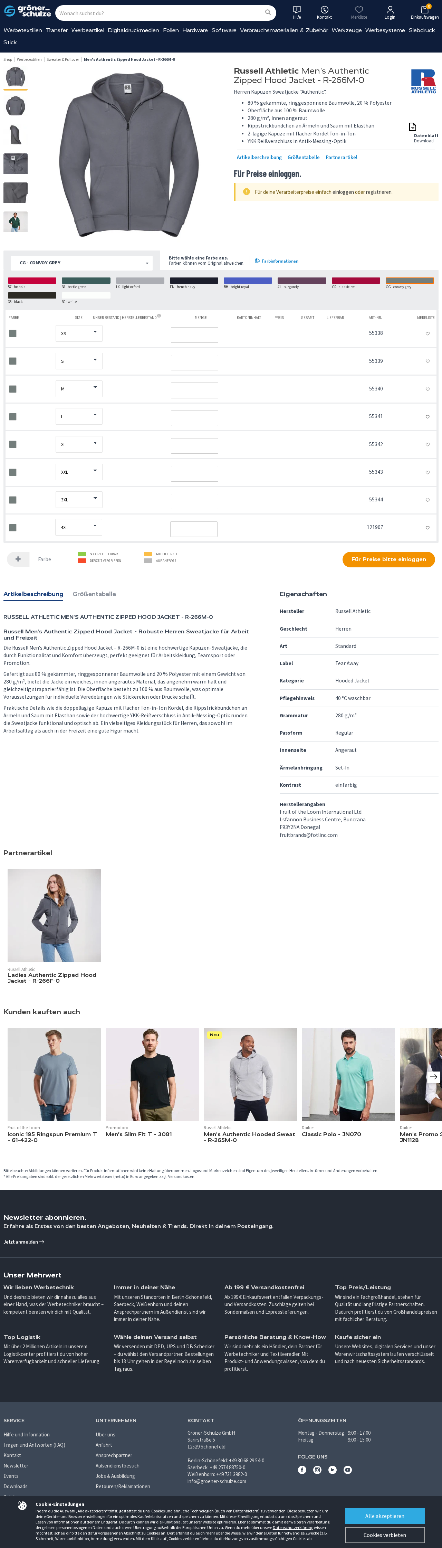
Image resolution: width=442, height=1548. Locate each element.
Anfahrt (104, 1445)
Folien (171, 30)
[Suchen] (268, 12)
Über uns (105, 1434)
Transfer (57, 30)
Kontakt (12, 1455)
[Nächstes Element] (433, 1077)
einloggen (343, 192)
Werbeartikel (87, 30)
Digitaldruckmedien (133, 30)
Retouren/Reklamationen (123, 1486)
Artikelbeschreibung (259, 157)
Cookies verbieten (385, 1534)
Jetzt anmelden (21, 1241)
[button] (82, 263)
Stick (10, 42)
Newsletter (15, 1465)
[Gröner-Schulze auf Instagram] (317, 1472)
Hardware (195, 30)
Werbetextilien (23, 30)
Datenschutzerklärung (293, 1527)
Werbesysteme (385, 30)
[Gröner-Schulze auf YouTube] (348, 1472)
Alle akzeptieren (384, 1515)
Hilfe (297, 17)
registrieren (379, 192)
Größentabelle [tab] (94, 594)
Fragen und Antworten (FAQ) (34, 1445)
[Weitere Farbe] (18, 559)
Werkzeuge (347, 30)
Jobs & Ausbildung (115, 1476)
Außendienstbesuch (118, 1465)
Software (224, 30)
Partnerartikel (341, 157)
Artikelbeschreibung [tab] (33, 594)
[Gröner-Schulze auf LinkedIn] (332, 1472)
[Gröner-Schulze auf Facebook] (302, 1472)
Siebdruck (422, 30)
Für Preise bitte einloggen (389, 559)
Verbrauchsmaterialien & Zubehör (284, 30)
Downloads (15, 1486)
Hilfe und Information (26, 1434)
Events (11, 1476)
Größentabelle (304, 157)
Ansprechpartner (114, 1455)
